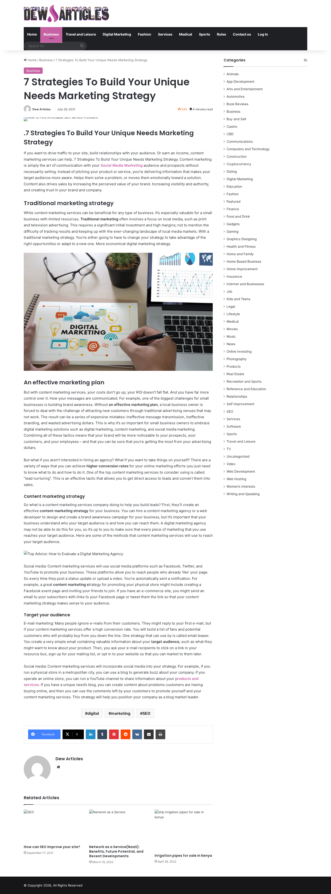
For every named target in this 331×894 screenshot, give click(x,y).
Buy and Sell (236, 119)
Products (234, 366)
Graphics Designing (242, 239)
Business (51, 34)
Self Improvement (240, 404)
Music (231, 336)
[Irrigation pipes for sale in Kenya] (184, 830)
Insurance (234, 276)
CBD (230, 134)
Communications (240, 141)
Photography (237, 359)
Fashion (144, 34)
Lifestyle (233, 314)
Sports (204, 34)
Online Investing (239, 351)
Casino (232, 126)
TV (229, 449)
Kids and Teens (238, 299)
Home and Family (240, 254)
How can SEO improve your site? (52, 846)
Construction (237, 156)
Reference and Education (246, 389)
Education (234, 186)
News (231, 344)
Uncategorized (238, 456)
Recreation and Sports (244, 381)
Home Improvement (242, 269)
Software (234, 426)
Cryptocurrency (239, 164)
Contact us (242, 34)
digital (93, 713)
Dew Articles (41, 109)
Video (231, 464)
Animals (233, 74)
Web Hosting (236, 479)
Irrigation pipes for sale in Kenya (183, 855)
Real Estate (235, 374)
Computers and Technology (248, 149)
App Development (240, 81)
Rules (221, 34)
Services (165, 34)
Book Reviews (237, 104)
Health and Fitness (241, 246)
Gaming (232, 231)
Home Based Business (244, 261)
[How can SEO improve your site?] (53, 826)
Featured (233, 201)
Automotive (235, 96)
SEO (146, 713)
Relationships (237, 396)
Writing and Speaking (243, 494)
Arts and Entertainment (245, 89)
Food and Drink (238, 216)
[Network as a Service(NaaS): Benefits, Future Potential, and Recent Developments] (118, 826)
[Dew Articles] (66, 13)
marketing (120, 713)
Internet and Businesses (245, 284)
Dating (232, 171)
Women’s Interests (241, 486)
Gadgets (233, 224)
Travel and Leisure (81, 34)
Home (32, 34)
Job (229, 291)
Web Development (241, 471)
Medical (185, 34)
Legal (231, 306)
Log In (263, 34)
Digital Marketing (117, 34)
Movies (232, 329)
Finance (233, 209)
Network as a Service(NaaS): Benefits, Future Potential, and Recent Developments (116, 851)
